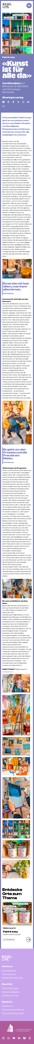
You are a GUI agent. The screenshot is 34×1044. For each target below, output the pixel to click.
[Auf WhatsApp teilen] (23, 102)
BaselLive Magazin (10, 992)
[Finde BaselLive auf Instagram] (3, 1038)
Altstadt (8, 15)
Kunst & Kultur (9, 906)
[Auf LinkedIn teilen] (28, 102)
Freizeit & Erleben (20, 15)
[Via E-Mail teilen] (3, 106)
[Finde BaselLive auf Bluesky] (24, 1038)
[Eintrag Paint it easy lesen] (17, 913)
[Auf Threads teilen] (8, 102)
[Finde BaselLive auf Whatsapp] (8, 1038)
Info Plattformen (10, 995)
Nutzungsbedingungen (13, 1013)
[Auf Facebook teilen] (13, 102)
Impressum (7, 1006)
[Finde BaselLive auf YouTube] (14, 1038)
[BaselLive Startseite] (7, 5)
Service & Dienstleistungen (14, 909)
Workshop (9, 18)
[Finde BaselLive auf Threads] (29, 1038)
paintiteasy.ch (7, 671)
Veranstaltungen (10, 988)
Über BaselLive (9, 971)
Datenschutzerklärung (13, 1010)
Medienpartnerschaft (12, 978)
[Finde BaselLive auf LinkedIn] (19, 1038)
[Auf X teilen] (18, 102)
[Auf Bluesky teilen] (3, 102)
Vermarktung (8, 974)
